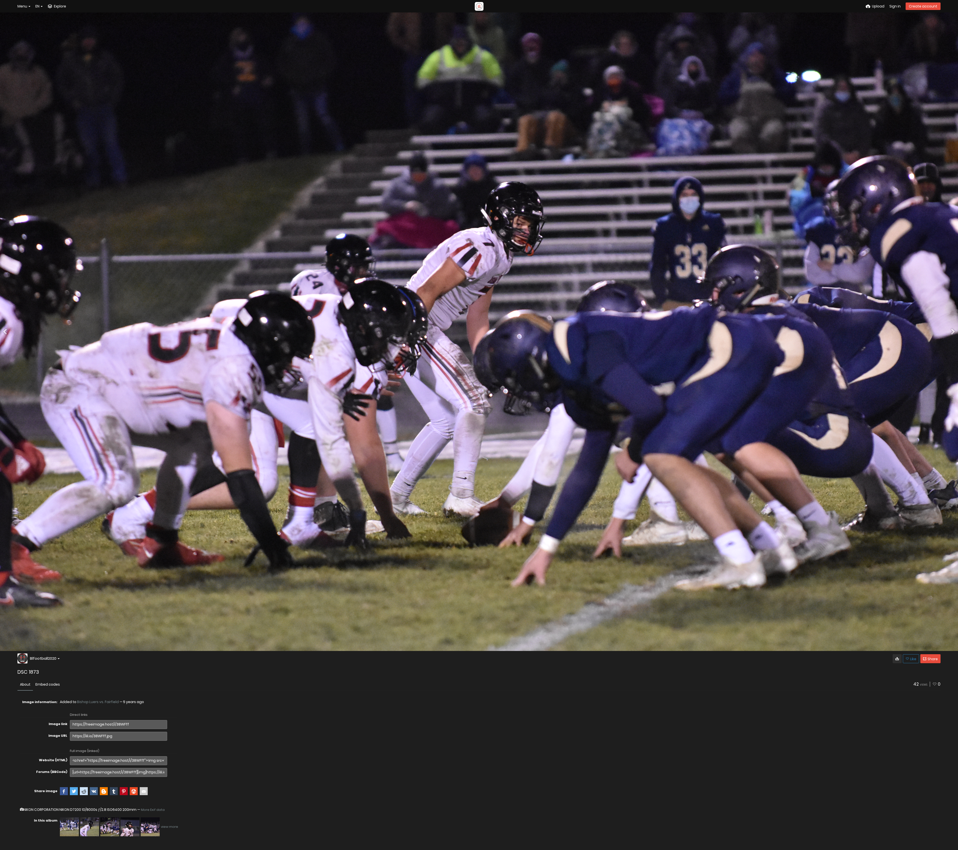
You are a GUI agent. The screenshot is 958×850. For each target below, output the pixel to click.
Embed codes (47, 684)
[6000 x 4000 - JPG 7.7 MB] (897, 658)
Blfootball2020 (43, 658)
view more (169, 826)
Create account (923, 6)
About (25, 684)
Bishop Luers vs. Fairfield (98, 701)
